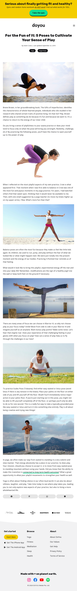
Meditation (31, 546)
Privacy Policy (56, 551)
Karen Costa (28, 46)
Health (30, 556)
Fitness (30, 542)
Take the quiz (38, 13)
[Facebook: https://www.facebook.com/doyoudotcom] (35, 580)
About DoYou (55, 537)
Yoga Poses (42, 51)
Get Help (54, 546)
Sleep (29, 551)
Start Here (11, 537)
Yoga (32, 51)
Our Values (54, 542)
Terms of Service (57, 556)
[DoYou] (38, 25)
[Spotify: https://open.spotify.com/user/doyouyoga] (48, 580)
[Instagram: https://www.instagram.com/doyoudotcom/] (29, 580)
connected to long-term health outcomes (41, 472)
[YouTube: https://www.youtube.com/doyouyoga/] (41, 580)
